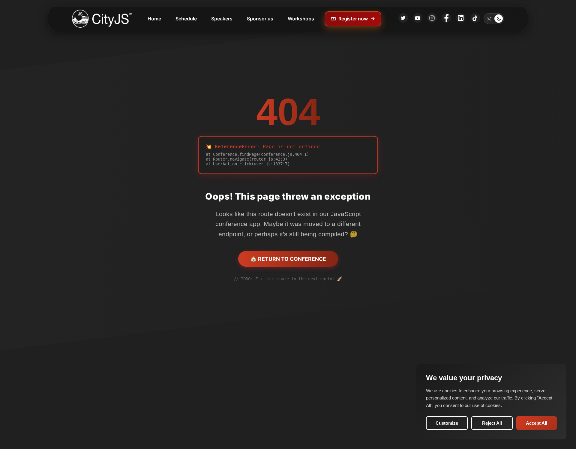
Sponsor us (260, 19)
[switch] (494, 18)
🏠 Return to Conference (288, 259)
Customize (447, 423)
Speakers (221, 19)
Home (154, 19)
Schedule (186, 19)
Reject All (492, 423)
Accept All (536, 423)
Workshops (301, 19)
